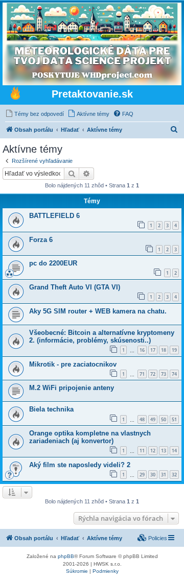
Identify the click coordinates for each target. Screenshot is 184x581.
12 (152, 450)
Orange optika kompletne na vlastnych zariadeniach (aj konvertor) (90, 437)
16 (142, 350)
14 (174, 450)
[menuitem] (34, 114)
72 (152, 374)
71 (142, 374)
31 (163, 474)
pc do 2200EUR (53, 263)
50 (163, 419)
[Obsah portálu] (15, 94)
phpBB (66, 556)
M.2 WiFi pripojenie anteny (71, 388)
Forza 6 (41, 240)
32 (174, 474)
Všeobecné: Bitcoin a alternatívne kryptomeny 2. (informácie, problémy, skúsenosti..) (101, 336)
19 (174, 350)
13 (163, 450)
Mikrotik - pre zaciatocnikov (73, 364)
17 (152, 350)
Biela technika (51, 409)
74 (174, 374)
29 (142, 474)
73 (163, 374)
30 (152, 474)
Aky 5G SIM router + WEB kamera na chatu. (98, 311)
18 (163, 350)
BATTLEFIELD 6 (54, 216)
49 (152, 419)
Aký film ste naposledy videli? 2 (79, 465)
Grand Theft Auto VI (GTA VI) (74, 287)
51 (174, 419)
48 (142, 419)
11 (142, 450)
